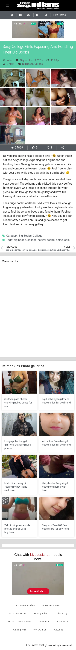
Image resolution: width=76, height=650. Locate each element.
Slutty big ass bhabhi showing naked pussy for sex (18, 402)
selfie (59, 240)
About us (58, 629)
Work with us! (40, 629)
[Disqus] (38, 310)
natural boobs (46, 240)
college (32, 240)
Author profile (19, 629)
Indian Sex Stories (18, 613)
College (38, 63)
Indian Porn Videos (25, 605)
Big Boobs (27, 63)
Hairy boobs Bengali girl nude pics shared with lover (55, 487)
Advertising (44, 621)
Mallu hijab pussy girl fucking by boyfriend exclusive (15, 487)
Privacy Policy (40, 613)
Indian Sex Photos (51, 605)
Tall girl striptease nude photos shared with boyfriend (17, 529)
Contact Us (62, 621)
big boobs (20, 240)
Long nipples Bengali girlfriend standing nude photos (17, 445)
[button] (8, 5)
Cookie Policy (60, 613)
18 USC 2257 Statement (20, 621)
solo (67, 240)
